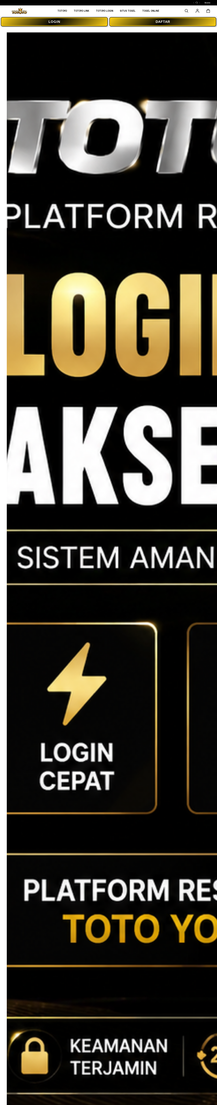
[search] (186, 10)
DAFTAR (163, 22)
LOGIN (54, 22)
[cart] (208, 11)
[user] (197, 11)
